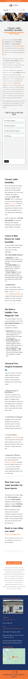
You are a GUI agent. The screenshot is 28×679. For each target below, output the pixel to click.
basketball (7, 294)
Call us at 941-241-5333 (9, 620)
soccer (18, 291)
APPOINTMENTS (8, 675)
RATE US (14, 677)
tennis (15, 291)
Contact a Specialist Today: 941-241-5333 (14, 1)
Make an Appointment (14, 563)
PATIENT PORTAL (19, 675)
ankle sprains (13, 203)
